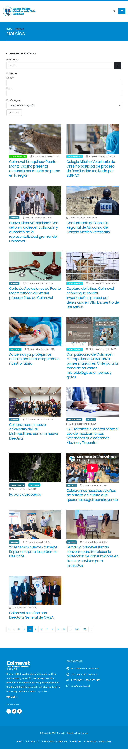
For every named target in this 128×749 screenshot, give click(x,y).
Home (9, 29)
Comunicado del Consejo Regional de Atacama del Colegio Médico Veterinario (88, 227)
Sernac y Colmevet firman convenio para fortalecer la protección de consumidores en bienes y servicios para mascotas (92, 556)
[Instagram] (19, 711)
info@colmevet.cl (80, 686)
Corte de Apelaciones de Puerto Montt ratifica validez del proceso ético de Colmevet (35, 293)
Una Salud (15, 349)
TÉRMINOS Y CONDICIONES (98, 741)
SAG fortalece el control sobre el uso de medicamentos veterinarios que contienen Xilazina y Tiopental (92, 436)
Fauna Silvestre (18, 157)
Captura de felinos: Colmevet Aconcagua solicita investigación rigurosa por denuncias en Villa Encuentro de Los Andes (92, 297)
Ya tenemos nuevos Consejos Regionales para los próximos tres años (33, 552)
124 (84, 629)
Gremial (14, 218)
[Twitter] (14, 711)
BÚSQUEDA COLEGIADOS (55, 741)
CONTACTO (33, 741)
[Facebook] (8, 711)
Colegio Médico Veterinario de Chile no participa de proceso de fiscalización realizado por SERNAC (90, 168)
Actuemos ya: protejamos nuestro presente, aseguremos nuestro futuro (34, 359)
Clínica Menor (75, 157)
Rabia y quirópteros (25, 494)
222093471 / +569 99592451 (85, 680)
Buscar (15, 112)
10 (64, 629)
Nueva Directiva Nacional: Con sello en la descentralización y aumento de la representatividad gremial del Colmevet (33, 231)
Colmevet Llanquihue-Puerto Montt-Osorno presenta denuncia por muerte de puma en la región (34, 168)
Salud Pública (74, 420)
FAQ (21, 741)
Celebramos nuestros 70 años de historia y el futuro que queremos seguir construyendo (92, 495)
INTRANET (76, 741)
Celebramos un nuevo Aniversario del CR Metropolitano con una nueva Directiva (33, 431)
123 (77, 629)
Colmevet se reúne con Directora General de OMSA (31, 615)
